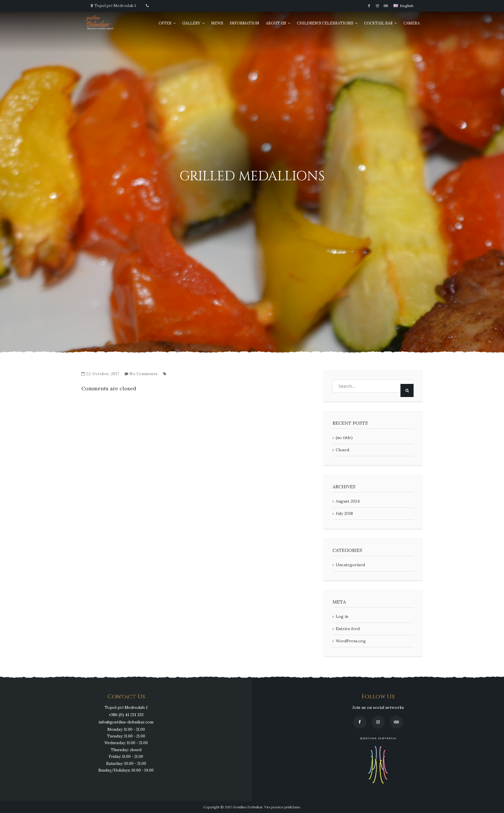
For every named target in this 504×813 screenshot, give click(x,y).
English (406, 6)
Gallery (191, 23)
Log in (342, 616)
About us (276, 23)
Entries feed (348, 628)
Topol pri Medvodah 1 (115, 5)
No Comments (144, 373)
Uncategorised (350, 564)
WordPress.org (351, 641)
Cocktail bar (378, 23)
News (217, 23)
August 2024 (348, 501)
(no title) (344, 437)
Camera (411, 23)
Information (244, 23)
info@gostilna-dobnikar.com (126, 722)
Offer (165, 23)
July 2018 (344, 513)
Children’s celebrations (325, 23)
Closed (342, 449)
